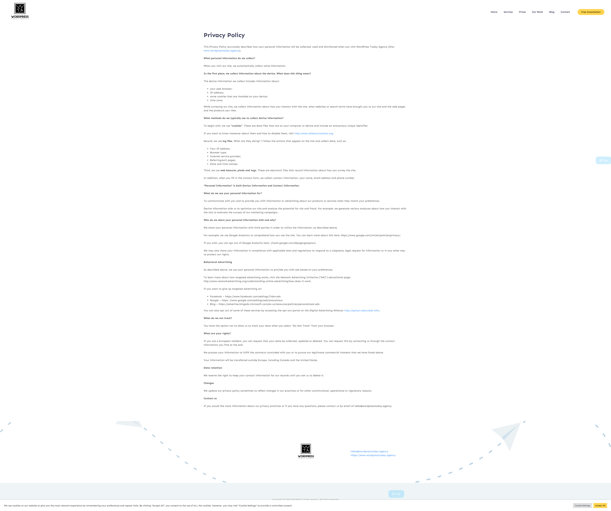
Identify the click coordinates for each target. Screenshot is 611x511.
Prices (522, 12)
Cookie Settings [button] (582, 505)
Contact (565, 12)
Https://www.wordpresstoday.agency (373, 455)
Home (494, 12)
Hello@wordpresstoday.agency (369, 451)
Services (508, 12)
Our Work (537, 12)
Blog (551, 12)
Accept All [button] (600, 505)
